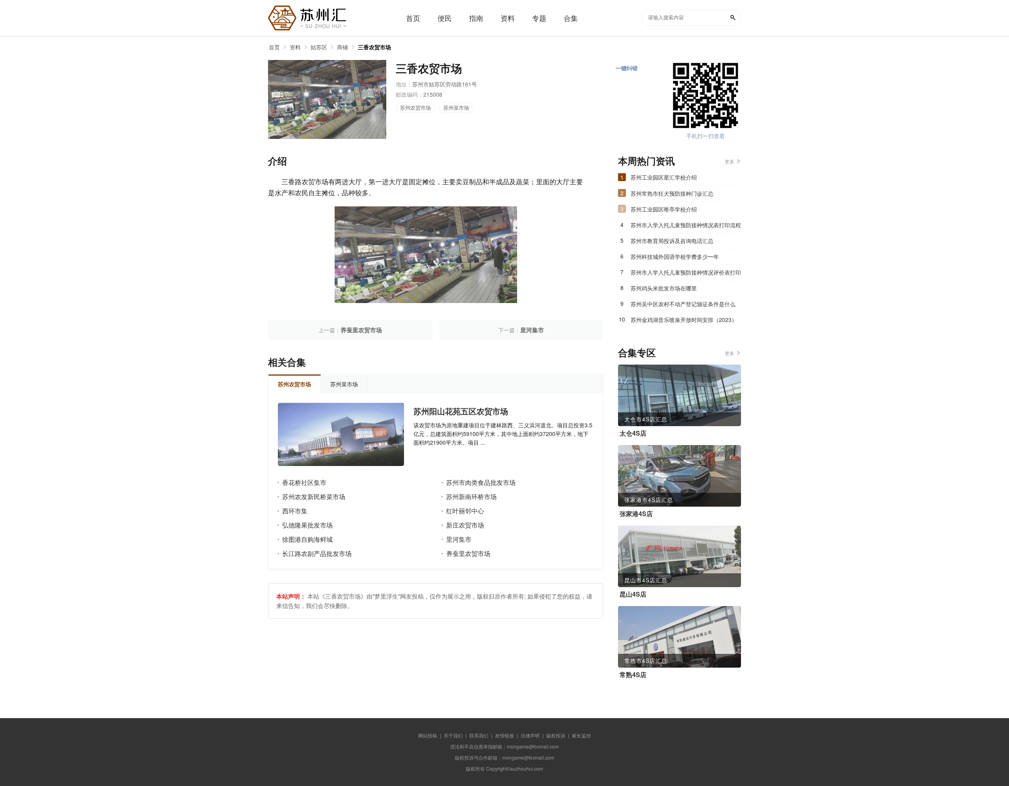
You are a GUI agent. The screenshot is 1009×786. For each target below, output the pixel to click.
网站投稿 (427, 735)
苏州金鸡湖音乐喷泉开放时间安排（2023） (684, 320)
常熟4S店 (633, 675)
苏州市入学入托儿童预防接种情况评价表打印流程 (686, 274)
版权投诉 (555, 735)
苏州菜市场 (456, 107)
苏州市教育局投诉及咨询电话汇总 (672, 241)
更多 (729, 161)
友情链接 (504, 735)
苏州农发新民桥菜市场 (313, 496)
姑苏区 (319, 47)
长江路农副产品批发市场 (317, 553)
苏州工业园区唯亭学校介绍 (664, 209)
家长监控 (581, 735)
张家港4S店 (636, 514)
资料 (295, 47)
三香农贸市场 (374, 47)
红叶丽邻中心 (465, 510)
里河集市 (532, 330)
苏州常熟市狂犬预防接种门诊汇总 (672, 193)
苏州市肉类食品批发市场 (481, 482)
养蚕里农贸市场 (361, 330)
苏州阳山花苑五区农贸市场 (460, 411)
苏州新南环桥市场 (471, 496)
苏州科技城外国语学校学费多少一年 (675, 256)
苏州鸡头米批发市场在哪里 (664, 288)
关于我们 (453, 735)
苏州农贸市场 (415, 107)
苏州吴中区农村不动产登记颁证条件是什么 (683, 304)
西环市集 (294, 510)
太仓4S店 (633, 433)
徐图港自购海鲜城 (307, 539)
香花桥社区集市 (304, 482)
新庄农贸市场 (465, 525)
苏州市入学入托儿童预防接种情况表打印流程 (686, 225)
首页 (274, 47)
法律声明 (530, 735)
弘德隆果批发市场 (307, 525)
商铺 (342, 47)
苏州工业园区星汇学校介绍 (664, 177)
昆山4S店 (633, 594)
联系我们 (478, 735)
